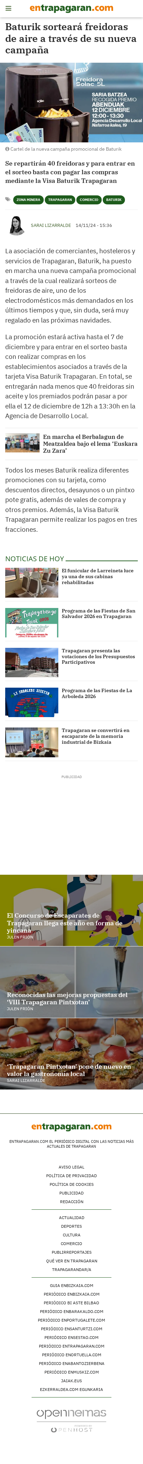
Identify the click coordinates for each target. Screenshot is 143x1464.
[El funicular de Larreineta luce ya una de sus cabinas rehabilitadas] (31, 582)
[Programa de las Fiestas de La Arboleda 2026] (31, 702)
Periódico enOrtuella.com (71, 1354)
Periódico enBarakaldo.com (71, 1311)
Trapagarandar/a (71, 1269)
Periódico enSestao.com (71, 1337)
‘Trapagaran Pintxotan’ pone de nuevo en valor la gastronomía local (69, 1070)
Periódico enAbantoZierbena (71, 1363)
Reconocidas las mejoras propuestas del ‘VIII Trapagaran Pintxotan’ (67, 998)
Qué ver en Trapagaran (71, 1260)
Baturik (113, 199)
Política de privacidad (71, 1175)
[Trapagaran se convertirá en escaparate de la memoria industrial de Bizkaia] (31, 742)
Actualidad (71, 1217)
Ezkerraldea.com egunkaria (71, 1389)
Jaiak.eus (71, 1380)
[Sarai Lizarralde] (16, 224)
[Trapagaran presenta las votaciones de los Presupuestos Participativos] (31, 662)
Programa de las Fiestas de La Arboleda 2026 (97, 693)
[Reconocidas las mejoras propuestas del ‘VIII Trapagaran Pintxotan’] (71, 982)
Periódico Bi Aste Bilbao (71, 1302)
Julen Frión (20, 937)
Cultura (72, 1234)
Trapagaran (60, 199)
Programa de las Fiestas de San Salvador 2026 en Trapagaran (98, 614)
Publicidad (71, 1193)
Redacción (71, 1201)
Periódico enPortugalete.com (71, 1320)
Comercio (89, 199)
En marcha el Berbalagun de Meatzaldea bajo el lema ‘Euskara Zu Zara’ (90, 444)
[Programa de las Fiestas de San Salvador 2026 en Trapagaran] (31, 622)
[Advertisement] (72, 822)
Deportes (71, 1226)
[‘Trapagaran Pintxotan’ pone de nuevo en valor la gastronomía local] (71, 1054)
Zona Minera (28, 199)
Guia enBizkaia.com (71, 1285)
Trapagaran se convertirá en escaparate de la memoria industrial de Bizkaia (95, 736)
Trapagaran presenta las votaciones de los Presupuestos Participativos (98, 656)
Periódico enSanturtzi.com (71, 1328)
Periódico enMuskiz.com (71, 1372)
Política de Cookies (72, 1184)
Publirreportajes (72, 1252)
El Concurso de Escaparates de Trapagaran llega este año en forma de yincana (65, 922)
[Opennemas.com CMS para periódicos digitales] (71, 1420)
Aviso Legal (71, 1167)
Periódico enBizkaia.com (72, 1294)
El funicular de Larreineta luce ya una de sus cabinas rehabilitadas (98, 576)
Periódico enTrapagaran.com (71, 1346)
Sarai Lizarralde (51, 225)
